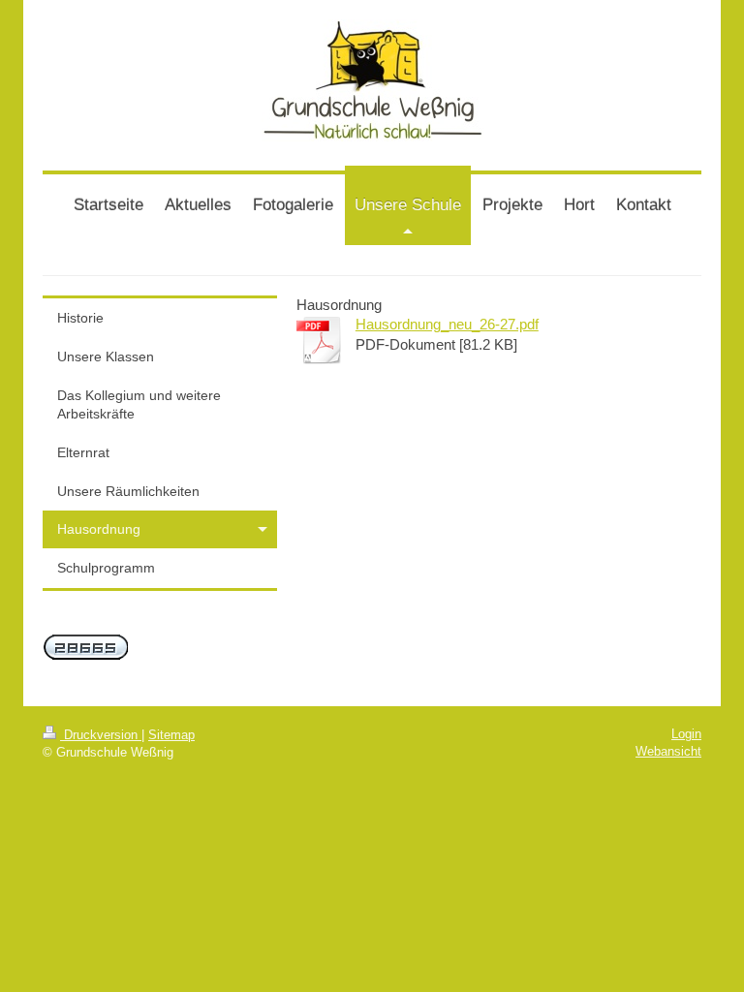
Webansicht (668, 751)
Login (686, 734)
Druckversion (100, 735)
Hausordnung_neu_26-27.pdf (447, 324)
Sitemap (171, 735)
